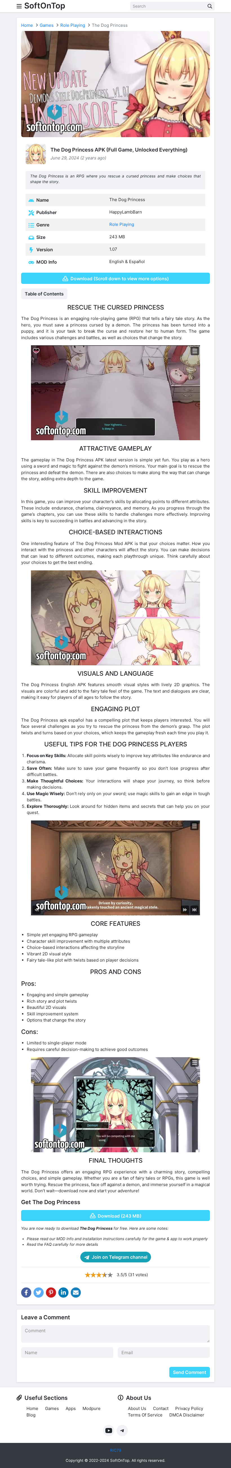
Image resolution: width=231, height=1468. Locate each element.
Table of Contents (44, 294)
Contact (160, 1408)
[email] (76, 1292)
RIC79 (115, 1450)
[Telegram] (122, 1430)
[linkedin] (63, 1292)
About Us (137, 1408)
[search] (210, 6)
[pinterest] (51, 1292)
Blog (30, 1415)
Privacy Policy (189, 1408)
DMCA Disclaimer (186, 1415)
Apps (71, 1408)
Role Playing (72, 25)
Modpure (92, 1408)
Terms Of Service (145, 1415)
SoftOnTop (44, 5)
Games (47, 25)
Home (27, 25)
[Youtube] (108, 1430)
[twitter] (39, 1292)
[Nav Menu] (19, 6)
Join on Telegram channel (119, 1257)
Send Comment (189, 1372)
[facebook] (26, 1292)
